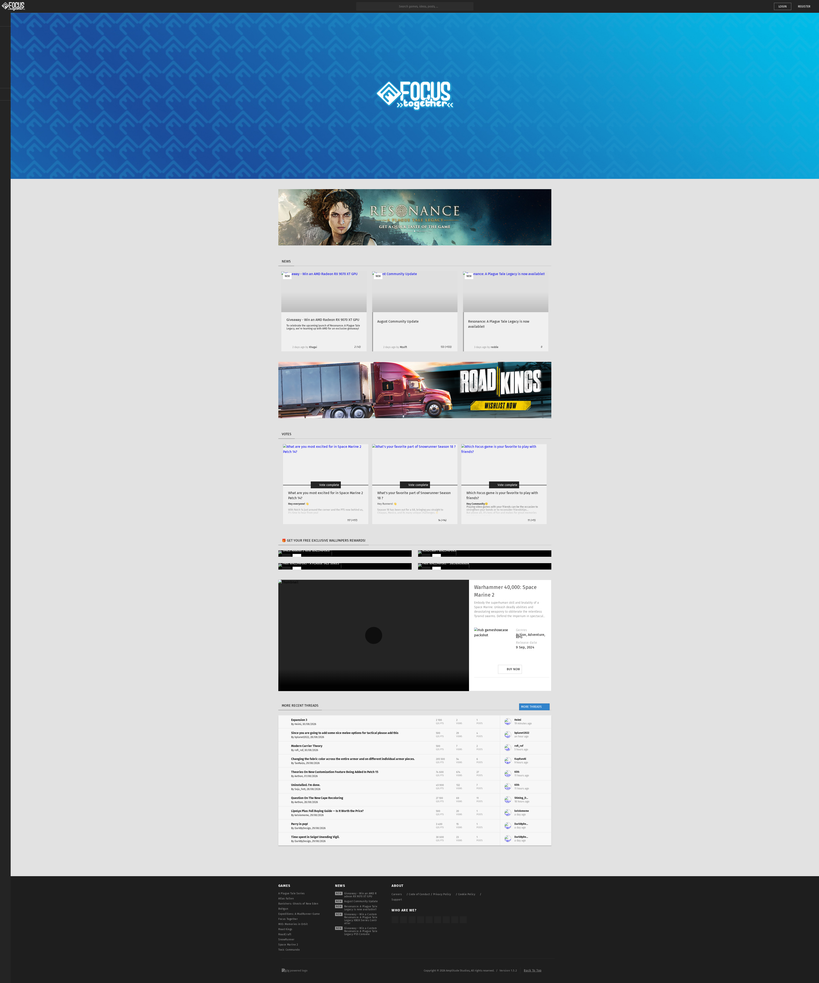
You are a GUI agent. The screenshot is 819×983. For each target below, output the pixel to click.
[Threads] (446, 919)
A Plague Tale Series (291, 893)
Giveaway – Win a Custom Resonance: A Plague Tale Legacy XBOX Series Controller (360, 919)
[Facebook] (523, 684)
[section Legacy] (5, 94)
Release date (526, 643)
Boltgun (283, 908)
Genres (521, 630)
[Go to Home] (12, 6)
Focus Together (288, 919)
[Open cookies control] (763, 6)
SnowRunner (286, 939)
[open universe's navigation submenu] (5, 32)
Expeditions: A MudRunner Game (299, 913)
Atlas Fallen (286, 898)
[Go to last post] (545, 721)
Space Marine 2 (288, 944)
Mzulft (403, 347)
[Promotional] (414, 244)
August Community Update (361, 901)
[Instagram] (487, 684)
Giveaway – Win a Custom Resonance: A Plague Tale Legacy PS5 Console (360, 931)
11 (532, 520)
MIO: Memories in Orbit (293, 924)
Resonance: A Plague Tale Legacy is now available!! (360, 908)
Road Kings (285, 929)
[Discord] (535, 684)
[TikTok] (412, 919)
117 (352, 520)
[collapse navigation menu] (5, 19)
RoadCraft (284, 934)
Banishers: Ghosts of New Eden (298, 903)
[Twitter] (499, 684)
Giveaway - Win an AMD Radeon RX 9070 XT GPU (360, 895)
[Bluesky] (454, 919)
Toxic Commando (289, 949)
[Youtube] (511, 684)
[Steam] (429, 919)
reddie (494, 347)
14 (442, 520)
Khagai (313, 347)
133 (446, 346)
